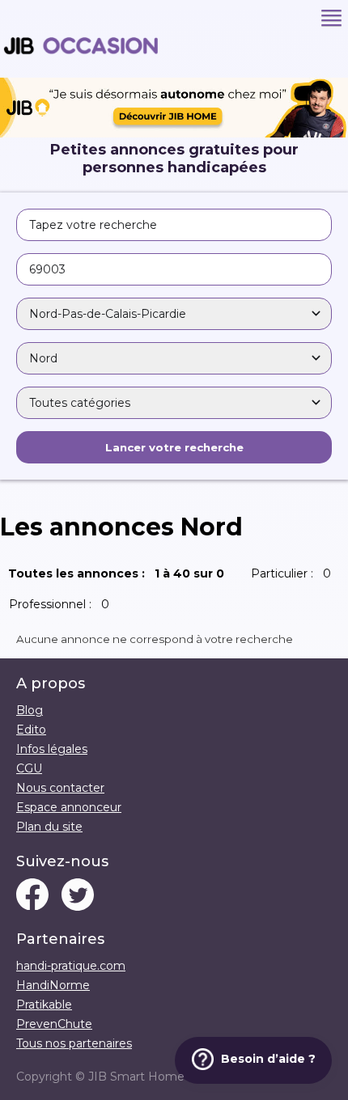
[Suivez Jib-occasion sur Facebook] (32, 896)
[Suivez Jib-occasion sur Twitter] (77, 896)
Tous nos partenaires (74, 1043)
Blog (29, 710)
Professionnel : (62, 604)
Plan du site (49, 826)
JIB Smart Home (136, 1076)
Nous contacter (60, 788)
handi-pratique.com (70, 965)
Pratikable (44, 1004)
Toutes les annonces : (119, 573)
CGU (29, 768)
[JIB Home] (174, 133)
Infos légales (51, 749)
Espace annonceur (68, 807)
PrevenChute (54, 1024)
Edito (31, 729)
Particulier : (294, 573)
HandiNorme (53, 985)
